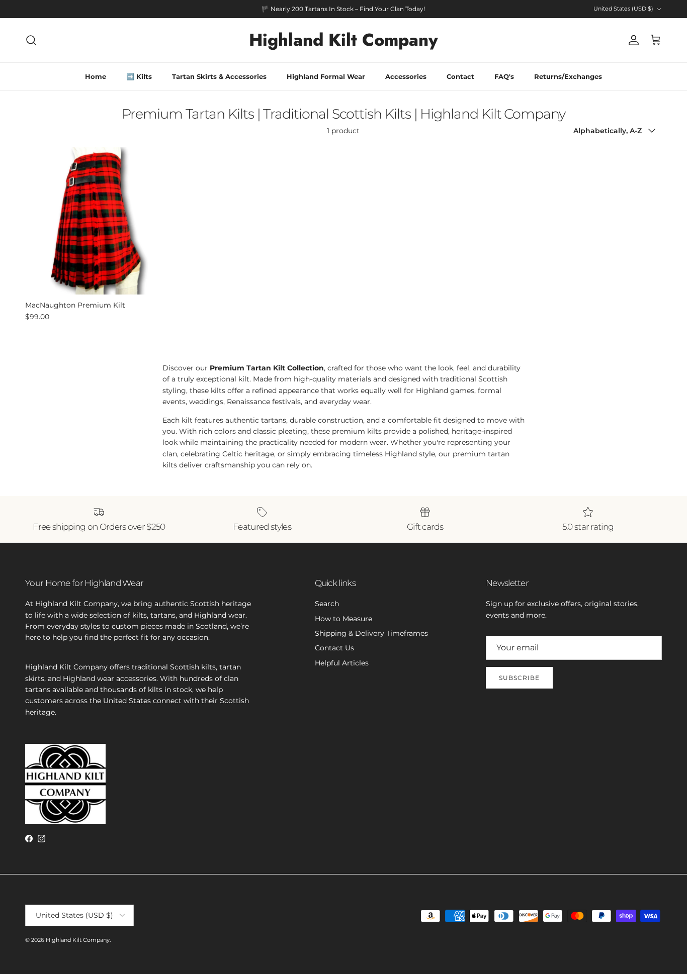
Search (327, 603)
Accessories (405, 76)
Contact (460, 76)
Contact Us (334, 647)
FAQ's (504, 76)
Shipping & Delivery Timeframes (371, 633)
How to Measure (343, 618)
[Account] (632, 40)
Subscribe (519, 677)
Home (95, 76)
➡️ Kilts (139, 76)
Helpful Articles (342, 662)
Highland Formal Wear (326, 76)
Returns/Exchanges (568, 76)
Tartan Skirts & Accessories (219, 76)
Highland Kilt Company (78, 939)
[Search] (31, 40)
